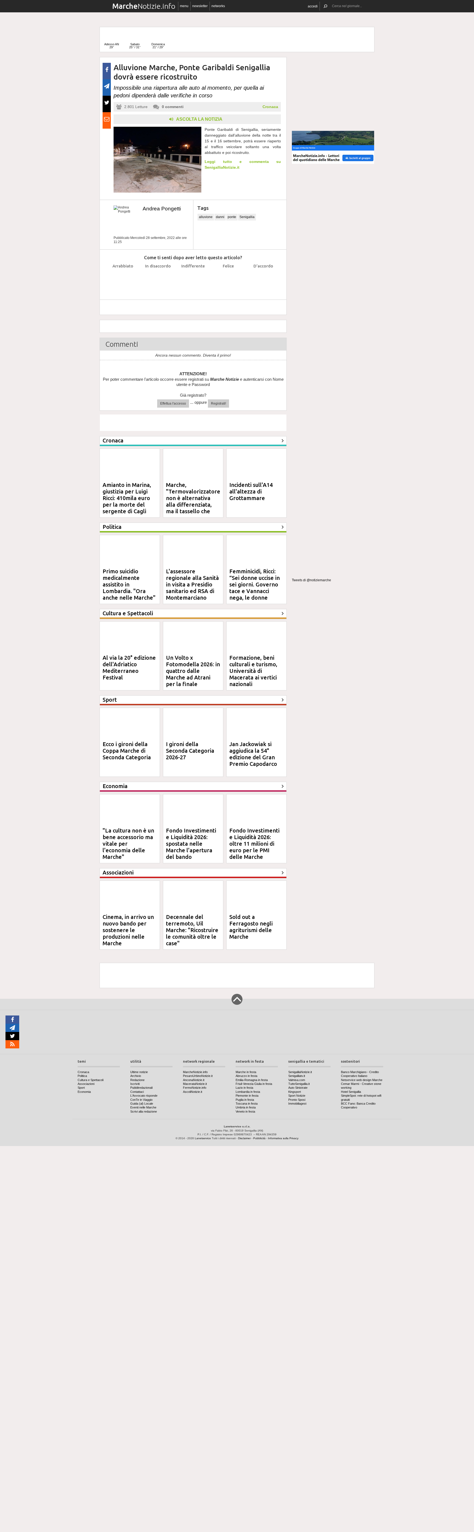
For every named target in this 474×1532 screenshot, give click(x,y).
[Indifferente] (193, 279)
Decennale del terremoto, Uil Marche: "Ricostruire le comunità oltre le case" (192, 930)
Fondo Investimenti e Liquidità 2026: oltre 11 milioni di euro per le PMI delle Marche (254, 843)
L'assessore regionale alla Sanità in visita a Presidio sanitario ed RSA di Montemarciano (192, 584)
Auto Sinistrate (297, 1087)
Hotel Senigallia (351, 1091)
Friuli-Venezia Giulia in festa (254, 1083)
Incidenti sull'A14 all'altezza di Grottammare (251, 491)
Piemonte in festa (247, 1095)
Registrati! (218, 403)
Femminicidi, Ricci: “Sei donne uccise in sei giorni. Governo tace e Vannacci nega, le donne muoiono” (254, 587)
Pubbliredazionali (141, 1087)
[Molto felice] (263, 279)
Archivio (135, 1075)
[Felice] (228, 279)
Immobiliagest (297, 1103)
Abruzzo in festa (246, 1075)
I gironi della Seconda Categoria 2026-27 (190, 750)
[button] (313, 6)
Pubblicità (259, 1138)
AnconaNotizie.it (193, 1080)
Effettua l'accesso (173, 403)
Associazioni (86, 1083)
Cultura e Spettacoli (90, 1080)
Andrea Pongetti (162, 208)
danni (220, 217)
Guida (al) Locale (141, 1103)
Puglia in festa (245, 1099)
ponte (232, 217)
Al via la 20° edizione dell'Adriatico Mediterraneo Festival (129, 667)
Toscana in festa (247, 1103)
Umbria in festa (246, 1107)
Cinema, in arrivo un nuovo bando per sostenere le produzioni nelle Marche (128, 930)
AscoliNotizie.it (192, 1091)
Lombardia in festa (248, 1091)
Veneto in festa (245, 1111)
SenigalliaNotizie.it (300, 1072)
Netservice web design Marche (361, 1080)
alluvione (206, 217)
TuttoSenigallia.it (299, 1083)
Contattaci (137, 1091)
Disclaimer (244, 1138)
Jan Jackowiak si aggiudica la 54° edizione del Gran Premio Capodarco (253, 754)
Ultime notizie (139, 1072)
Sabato (134, 46)
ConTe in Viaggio (141, 1099)
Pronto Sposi (296, 1099)
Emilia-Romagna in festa (252, 1080)
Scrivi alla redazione (143, 1111)
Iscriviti (135, 1083)
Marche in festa (246, 1072)
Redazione (137, 1080)
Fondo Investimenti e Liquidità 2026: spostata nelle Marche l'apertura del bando (191, 843)
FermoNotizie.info (194, 1087)
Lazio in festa (244, 1087)
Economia (84, 1091)
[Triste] (158, 279)
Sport (81, 1087)
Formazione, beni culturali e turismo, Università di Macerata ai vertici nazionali (253, 670)
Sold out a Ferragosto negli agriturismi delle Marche (251, 927)
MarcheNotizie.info (195, 1072)
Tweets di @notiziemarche (311, 580)
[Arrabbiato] (123, 279)
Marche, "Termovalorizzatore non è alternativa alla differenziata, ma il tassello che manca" (193, 501)
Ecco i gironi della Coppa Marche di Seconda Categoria (127, 750)
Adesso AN (111, 46)
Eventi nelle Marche (143, 1107)
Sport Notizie (296, 1095)
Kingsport (294, 1091)
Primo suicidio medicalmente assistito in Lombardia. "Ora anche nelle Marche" (129, 584)
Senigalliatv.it (296, 1075)
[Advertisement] (333, 91)
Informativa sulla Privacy (283, 1138)
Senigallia (247, 217)
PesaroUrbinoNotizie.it (198, 1075)
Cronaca (270, 107)
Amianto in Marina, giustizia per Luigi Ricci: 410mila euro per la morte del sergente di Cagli (127, 498)
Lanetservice (203, 1138)
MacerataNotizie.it (195, 1083)
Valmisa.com (296, 1080)
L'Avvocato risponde (143, 1095)
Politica (82, 1075)
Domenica (158, 46)
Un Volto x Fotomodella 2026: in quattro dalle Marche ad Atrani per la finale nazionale (193, 674)
